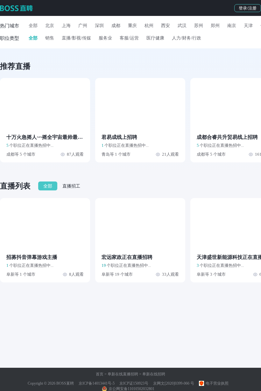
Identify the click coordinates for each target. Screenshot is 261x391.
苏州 (198, 25)
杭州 (149, 25)
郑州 (215, 25)
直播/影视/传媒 (76, 38)
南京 (231, 25)
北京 (49, 25)
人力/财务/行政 (186, 38)
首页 (99, 374)
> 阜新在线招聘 (151, 374)
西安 (165, 25)
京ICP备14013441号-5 (97, 383)
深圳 (99, 25)
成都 (115, 25)
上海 (66, 25)
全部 (33, 25)
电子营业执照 (217, 383)
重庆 (132, 25)
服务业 (105, 38)
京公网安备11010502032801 (131, 389)
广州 (82, 25)
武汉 (182, 25)
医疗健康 (155, 38)
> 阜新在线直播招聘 (120, 374)
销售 (49, 38)
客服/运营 (129, 38)
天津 (248, 25)
